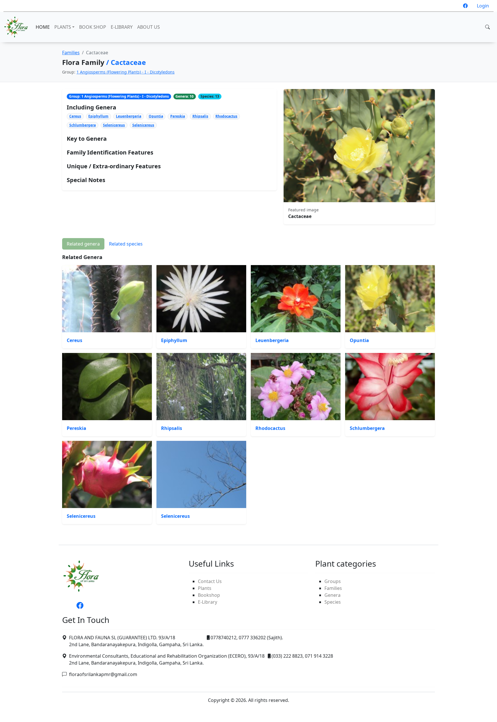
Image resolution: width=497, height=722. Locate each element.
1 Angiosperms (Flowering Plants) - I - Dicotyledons (126, 72)
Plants (204, 588)
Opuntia (156, 116)
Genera (332, 595)
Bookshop (209, 595)
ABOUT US (148, 27)
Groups (332, 581)
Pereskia (177, 116)
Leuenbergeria (128, 116)
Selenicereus (114, 125)
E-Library (207, 602)
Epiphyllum (98, 116)
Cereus (75, 116)
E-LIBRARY (122, 27)
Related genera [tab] (83, 244)
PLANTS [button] (62, 27)
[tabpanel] (248, 389)
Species (332, 602)
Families (71, 52)
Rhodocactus (226, 116)
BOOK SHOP (92, 27)
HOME (43, 27)
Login (483, 6)
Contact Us (210, 581)
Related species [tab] (126, 244)
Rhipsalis (200, 116)
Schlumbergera (82, 125)
